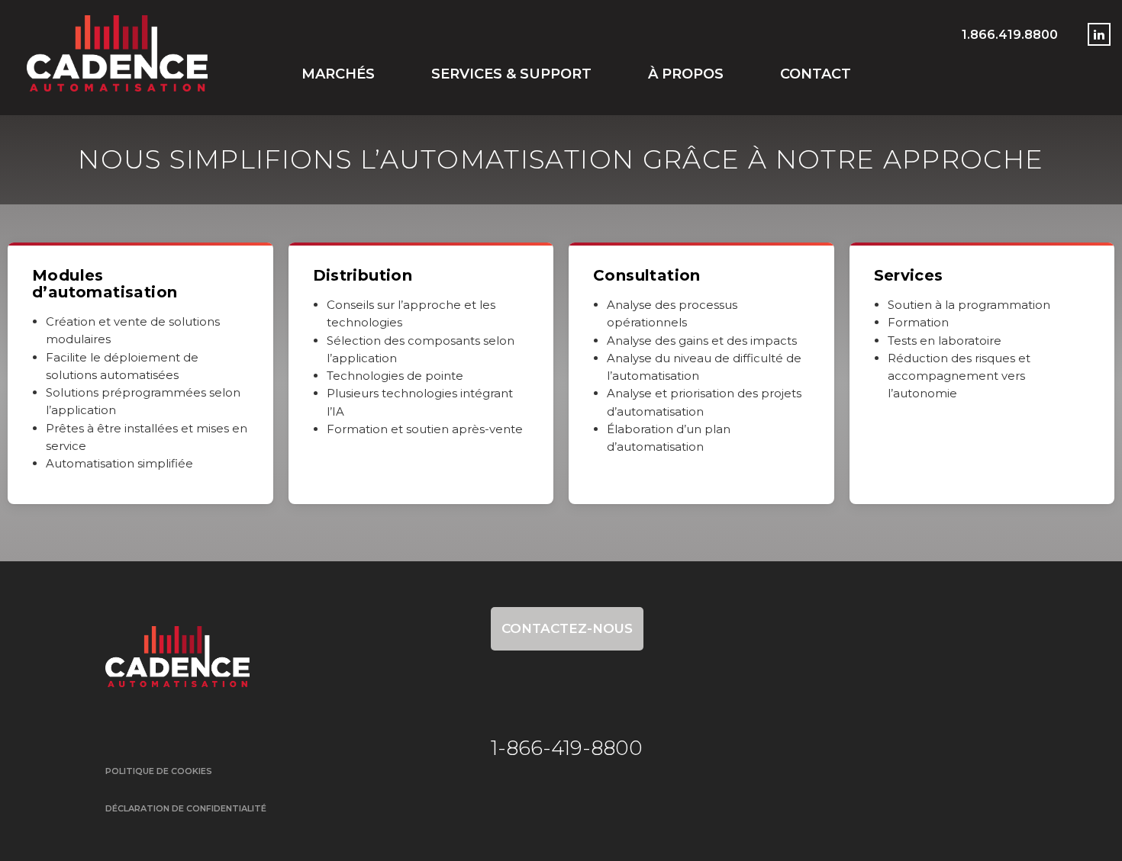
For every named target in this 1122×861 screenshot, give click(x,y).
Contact (815, 74)
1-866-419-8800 (567, 748)
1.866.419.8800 (1010, 34)
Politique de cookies (158, 771)
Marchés (338, 74)
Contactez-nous (567, 628)
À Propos (686, 74)
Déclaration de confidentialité (185, 808)
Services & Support (511, 74)
